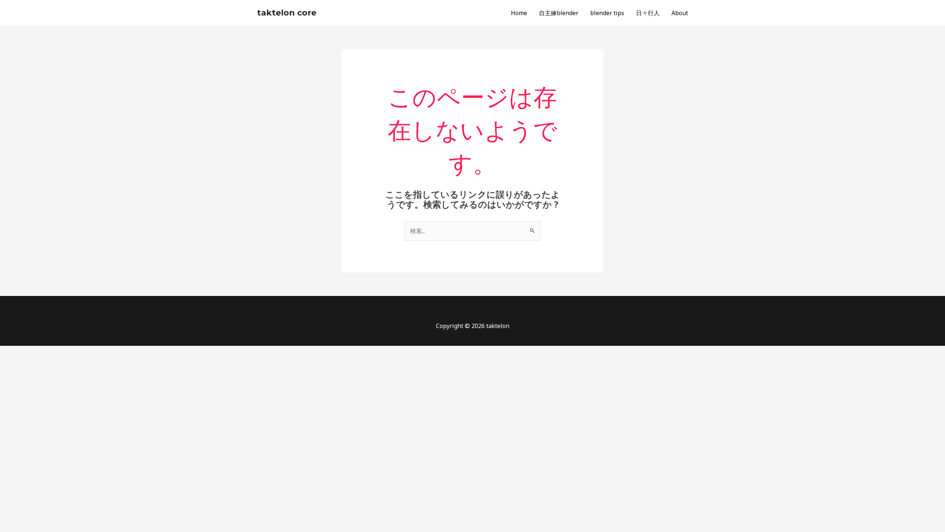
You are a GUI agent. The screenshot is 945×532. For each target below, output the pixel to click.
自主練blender (558, 13)
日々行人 (648, 13)
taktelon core (286, 13)
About (679, 13)
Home (519, 13)
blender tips (607, 13)
